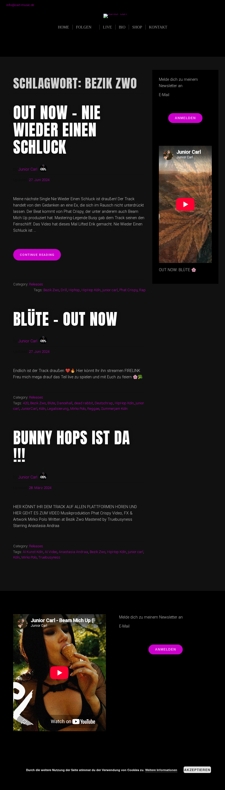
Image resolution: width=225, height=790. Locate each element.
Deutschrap (104, 403)
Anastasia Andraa (73, 552)
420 (26, 403)
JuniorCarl (29, 409)
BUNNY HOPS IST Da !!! (71, 446)
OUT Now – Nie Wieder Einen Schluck (57, 130)
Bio (122, 27)
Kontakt (158, 27)
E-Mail (164, 95)
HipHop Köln (91, 290)
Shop (137, 27)
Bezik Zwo (51, 290)
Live (107, 27)
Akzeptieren (197, 769)
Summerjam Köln (114, 409)
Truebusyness (49, 557)
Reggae (93, 409)
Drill (64, 290)
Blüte (51, 403)
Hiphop (74, 290)
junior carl (110, 290)
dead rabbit (83, 403)
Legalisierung (58, 409)
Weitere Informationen (161, 770)
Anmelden (185, 118)
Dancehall (64, 403)
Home (63, 27)
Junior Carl (27, 169)
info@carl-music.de (20, 5)
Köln (42, 409)
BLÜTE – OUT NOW (65, 319)
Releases (36, 284)
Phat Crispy (128, 290)
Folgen (83, 27)
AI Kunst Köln (33, 552)
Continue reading (40, 257)
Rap (142, 290)
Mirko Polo (78, 409)
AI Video (51, 552)
